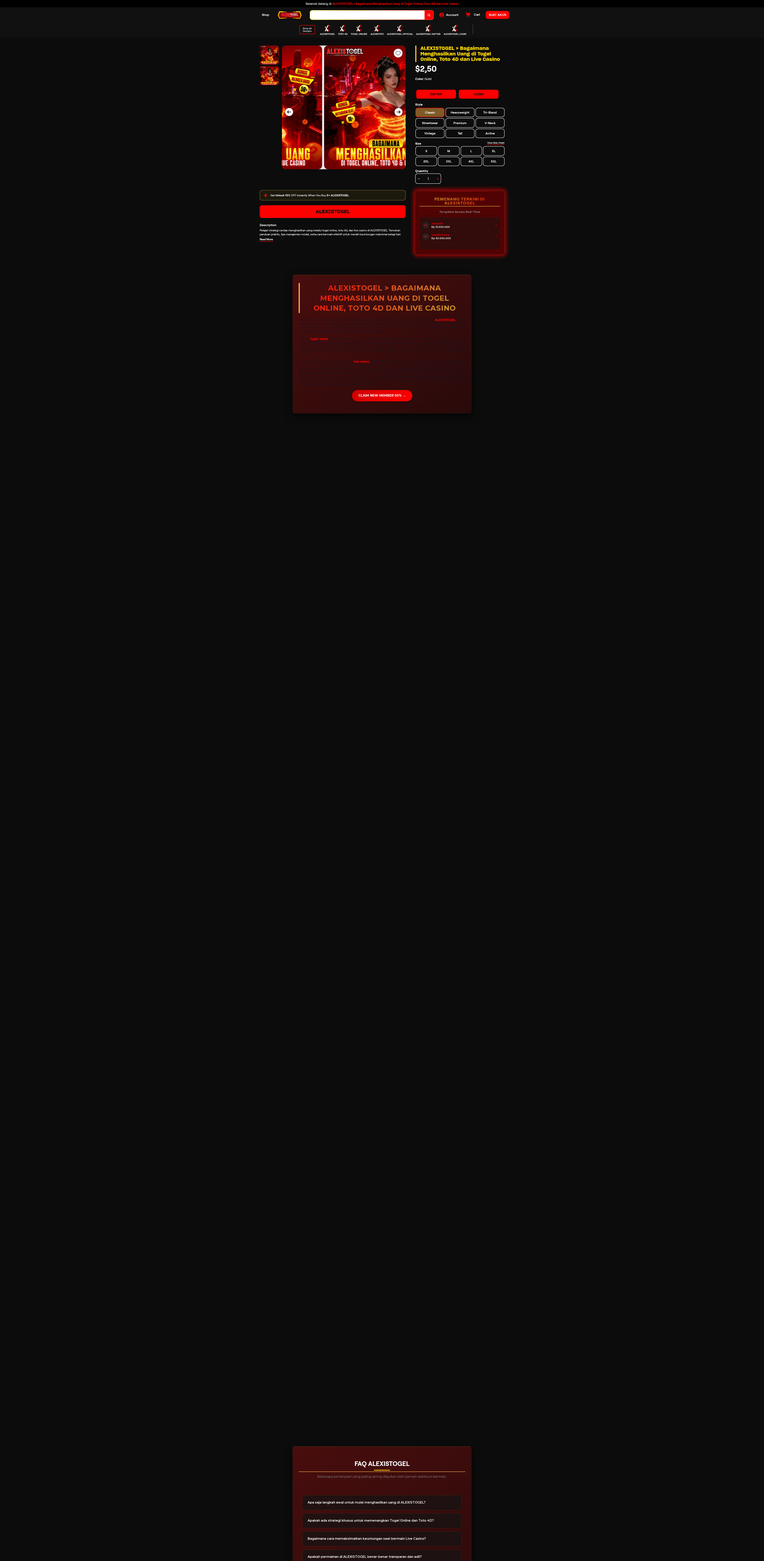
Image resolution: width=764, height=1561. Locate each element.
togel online (319, 338)
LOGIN (478, 94)
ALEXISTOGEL (333, 211)
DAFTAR (436, 94)
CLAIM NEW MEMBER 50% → (382, 395)
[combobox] (367, 15)
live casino (361, 361)
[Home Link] (290, 15)
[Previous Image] (289, 112)
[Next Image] (398, 112)
